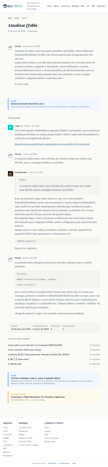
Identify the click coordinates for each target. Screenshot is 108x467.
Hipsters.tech (50, 441)
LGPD (74, 463)
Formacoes (23, 431)
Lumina (47, 431)
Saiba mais (52, 463)
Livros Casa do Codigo (28, 445)
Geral (56, 6)
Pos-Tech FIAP (25, 441)
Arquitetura (7, 456)
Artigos (22, 434)
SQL (83, 6)
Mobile (75, 6)
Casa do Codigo (51, 438)
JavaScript (7, 445)
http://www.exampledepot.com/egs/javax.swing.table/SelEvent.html (52, 144)
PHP (93, 6)
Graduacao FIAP (26, 438)
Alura (47, 427)
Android (101, 6)
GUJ (10, 18)
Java (49, 6)
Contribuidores (64, 463)
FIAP (46, 434)
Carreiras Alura (25, 427)
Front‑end (65, 6)
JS (88, 6)
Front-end (7, 434)
